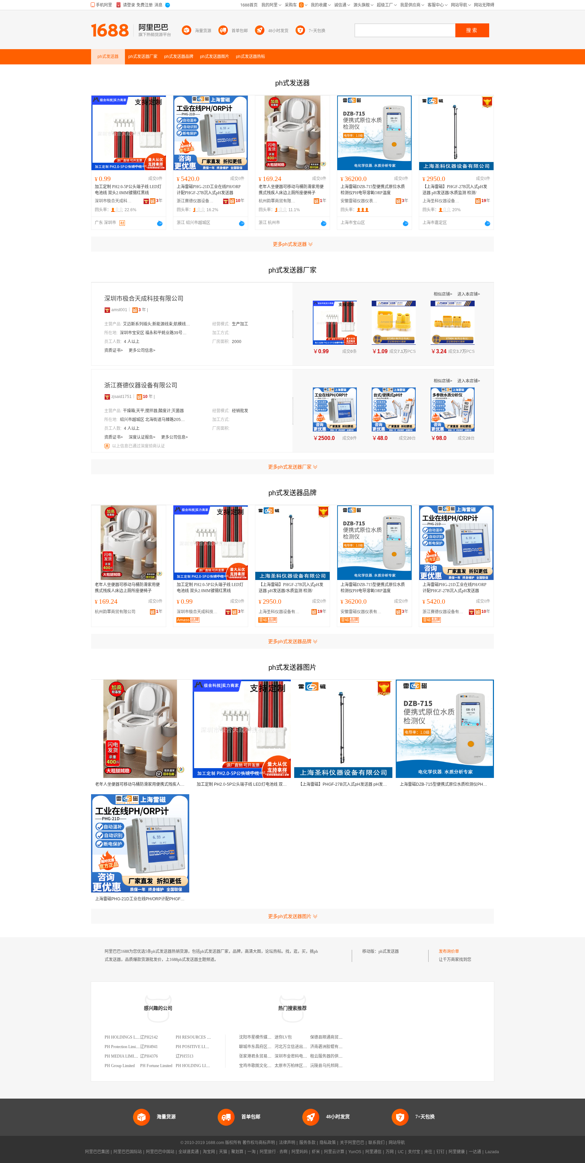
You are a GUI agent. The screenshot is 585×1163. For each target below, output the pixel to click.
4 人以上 (131, 341)
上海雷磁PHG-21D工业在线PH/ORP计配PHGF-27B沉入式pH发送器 (209, 189)
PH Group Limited (120, 1065)
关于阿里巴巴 (352, 1142)
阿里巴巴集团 (97, 1151)
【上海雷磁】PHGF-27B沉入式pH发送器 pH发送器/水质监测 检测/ (454, 189)
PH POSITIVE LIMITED (197, 1046)
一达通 (475, 1151)
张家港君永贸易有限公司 (261, 1056)
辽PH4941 (149, 1046)
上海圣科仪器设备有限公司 (441, 201)
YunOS (354, 1151)
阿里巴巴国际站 (127, 1151)
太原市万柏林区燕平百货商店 (301, 1065)
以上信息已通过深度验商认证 (138, 446)
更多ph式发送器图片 (289, 916)
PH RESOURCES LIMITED (199, 1037)
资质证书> (114, 350)
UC (401, 1151)
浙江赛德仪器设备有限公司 (195, 201)
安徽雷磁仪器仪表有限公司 (359, 201)
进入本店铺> (468, 294)
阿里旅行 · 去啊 (273, 1151)
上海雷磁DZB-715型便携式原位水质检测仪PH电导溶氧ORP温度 (373, 189)
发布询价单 (449, 951)
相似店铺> (443, 294)
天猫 (223, 1151)
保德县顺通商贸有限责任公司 (336, 1037)
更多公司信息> (142, 350)
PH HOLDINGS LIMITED (127, 1037)
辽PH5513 (184, 1056)
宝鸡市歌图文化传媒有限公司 (265, 1065)
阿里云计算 (334, 1151)
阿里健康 (457, 1151)
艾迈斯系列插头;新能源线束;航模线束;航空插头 (157, 324)
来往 (428, 1151)
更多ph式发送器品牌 (289, 641)
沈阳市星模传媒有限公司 (261, 1037)
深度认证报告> (142, 437)
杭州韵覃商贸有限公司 (277, 201)
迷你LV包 (283, 1037)
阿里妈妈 (299, 1151)
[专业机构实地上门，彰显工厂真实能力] (107, 446)
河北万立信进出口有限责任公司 (303, 1046)
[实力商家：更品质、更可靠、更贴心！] (107, 310)
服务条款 (307, 1142)
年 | (143, 309)
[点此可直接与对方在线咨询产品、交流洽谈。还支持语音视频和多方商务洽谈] (159, 223)
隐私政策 (328, 1142)
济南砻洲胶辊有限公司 (330, 1046)
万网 (390, 1151)
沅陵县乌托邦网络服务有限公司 (338, 1065)
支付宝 (414, 1151)
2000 (236, 341)
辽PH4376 (149, 1056)
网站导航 (397, 1142)
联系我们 (376, 1142)
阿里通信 (373, 1151)
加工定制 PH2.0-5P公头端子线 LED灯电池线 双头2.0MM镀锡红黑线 (128, 189)
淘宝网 (209, 1151)
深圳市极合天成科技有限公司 (113, 201)
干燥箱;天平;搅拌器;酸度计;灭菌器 (153, 410)
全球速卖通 (188, 1151)
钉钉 (440, 1151)
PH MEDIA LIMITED (123, 1056)
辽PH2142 (149, 1037)
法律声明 (287, 1142)
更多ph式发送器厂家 (289, 466)
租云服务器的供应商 (328, 1056)
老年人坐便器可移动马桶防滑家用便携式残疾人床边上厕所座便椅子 (291, 189)
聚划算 (237, 1151)
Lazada (492, 1151)
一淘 (251, 1151)
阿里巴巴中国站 (160, 1151)
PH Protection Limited (122, 1046)
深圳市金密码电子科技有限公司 (303, 1056)
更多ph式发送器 (290, 244)
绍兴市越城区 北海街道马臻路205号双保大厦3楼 (154, 419)
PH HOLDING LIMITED (197, 1065)
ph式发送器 (388, 951)
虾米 (316, 1151)
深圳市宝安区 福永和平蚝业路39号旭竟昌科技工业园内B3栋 (154, 332)
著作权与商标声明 (258, 1142)
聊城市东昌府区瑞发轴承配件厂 (267, 1046)
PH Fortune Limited (156, 1065)
